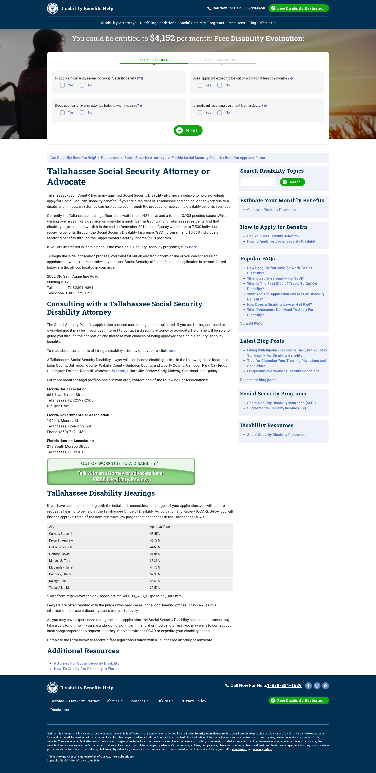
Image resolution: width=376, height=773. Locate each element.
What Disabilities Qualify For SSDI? (275, 278)
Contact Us (138, 701)
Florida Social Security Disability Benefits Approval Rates (218, 158)
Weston (118, 371)
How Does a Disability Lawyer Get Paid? (279, 304)
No (90, 85)
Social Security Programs (202, 22)
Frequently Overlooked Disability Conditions (283, 371)
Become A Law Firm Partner (75, 701)
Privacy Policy (193, 701)
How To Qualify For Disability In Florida (86, 669)
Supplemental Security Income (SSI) (276, 408)
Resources (236, 22)
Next (191, 130)
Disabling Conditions (158, 22)
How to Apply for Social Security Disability (281, 241)
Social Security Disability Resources (276, 435)
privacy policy (262, 749)
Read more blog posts (258, 380)
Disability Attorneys (118, 22)
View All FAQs (251, 324)
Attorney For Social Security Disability (86, 663)
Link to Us (164, 701)
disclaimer (239, 749)
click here (105, 749)
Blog (252, 22)
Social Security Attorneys (145, 158)
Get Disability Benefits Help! (73, 158)
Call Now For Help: (239, 8)
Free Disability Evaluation (301, 8)
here (193, 247)
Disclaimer (59, 709)
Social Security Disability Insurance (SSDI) (281, 403)
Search (295, 182)
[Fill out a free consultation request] (122, 473)
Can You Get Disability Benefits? (273, 236)
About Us (267, 22)
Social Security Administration (205, 733)
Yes (71, 85)
